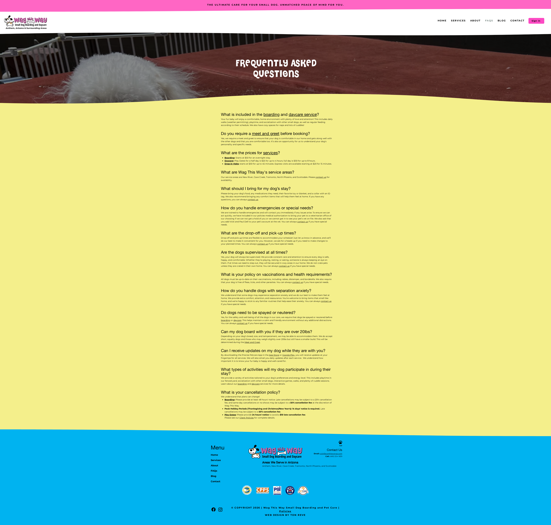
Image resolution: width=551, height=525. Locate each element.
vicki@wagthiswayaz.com (331, 454)
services (270, 152)
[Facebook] (213, 509)
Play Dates (230, 414)
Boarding (229, 157)
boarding (271, 114)
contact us (321, 177)
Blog (213, 476)
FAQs (214, 470)
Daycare (229, 160)
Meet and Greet (252, 342)
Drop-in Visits (232, 164)
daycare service (303, 114)
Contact (215, 481)
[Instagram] (220, 509)
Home (214, 455)
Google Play (288, 355)
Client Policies (246, 417)
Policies (285, 511)
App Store (274, 355)
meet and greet (265, 133)
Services (216, 460)
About (214, 465)
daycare (237, 320)
